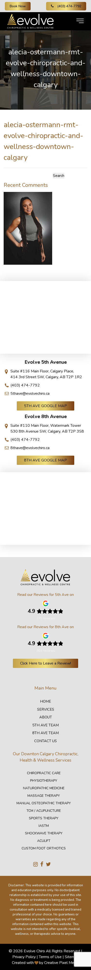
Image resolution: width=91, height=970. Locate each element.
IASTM (44, 825)
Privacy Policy (24, 957)
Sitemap (72, 957)
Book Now (18, 6)
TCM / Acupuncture (43, 810)
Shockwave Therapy (44, 833)
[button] (80, 21)
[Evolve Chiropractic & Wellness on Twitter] (48, 864)
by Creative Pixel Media (59, 962)
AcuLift (43, 840)
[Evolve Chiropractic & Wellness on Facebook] (41, 864)
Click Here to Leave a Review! (45, 663)
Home (45, 701)
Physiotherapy (43, 780)
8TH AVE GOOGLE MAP (45, 460)
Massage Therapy (43, 795)
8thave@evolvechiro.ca (30, 448)
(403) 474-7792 (69, 6)
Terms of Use (50, 957)
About (45, 717)
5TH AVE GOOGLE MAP (45, 406)
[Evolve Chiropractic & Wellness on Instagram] (35, 864)
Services (45, 709)
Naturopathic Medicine (44, 788)
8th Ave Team (45, 733)
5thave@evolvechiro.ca (30, 393)
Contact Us (45, 741)
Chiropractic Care (44, 773)
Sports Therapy (43, 818)
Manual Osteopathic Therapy (44, 803)
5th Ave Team (45, 725)
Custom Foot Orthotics (44, 848)
